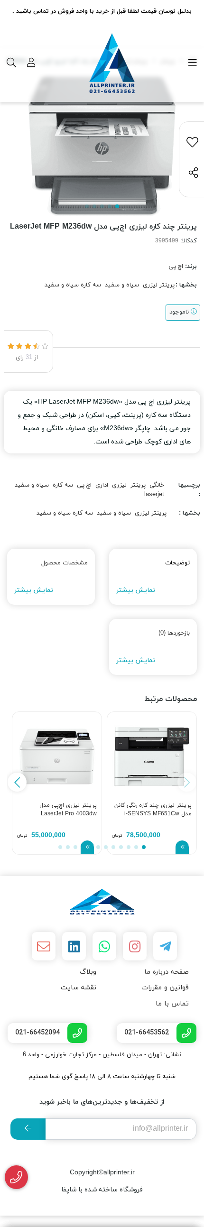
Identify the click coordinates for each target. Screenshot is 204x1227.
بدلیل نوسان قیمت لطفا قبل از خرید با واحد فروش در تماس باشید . (102, 11)
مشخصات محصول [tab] (64, 563)
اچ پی (175, 266)
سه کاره (63, 485)
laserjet (154, 494)
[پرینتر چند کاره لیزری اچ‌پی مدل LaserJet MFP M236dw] (102, 901)
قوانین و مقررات (165, 988)
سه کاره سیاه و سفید (73, 285)
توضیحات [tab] (177, 563)
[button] (17, 782)
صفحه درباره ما (166, 972)
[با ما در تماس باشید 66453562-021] (16, 1177)
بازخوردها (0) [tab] (174, 633)
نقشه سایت (78, 988)
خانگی (156, 485)
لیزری (119, 485)
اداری (101, 485)
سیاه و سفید (122, 285)
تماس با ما (172, 1004)
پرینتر (138, 485)
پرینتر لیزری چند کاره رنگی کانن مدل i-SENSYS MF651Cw (153, 810)
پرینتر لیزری (159, 285)
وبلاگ (88, 972)
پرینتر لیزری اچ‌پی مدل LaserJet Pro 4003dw (68, 810)
